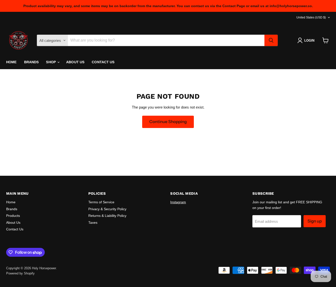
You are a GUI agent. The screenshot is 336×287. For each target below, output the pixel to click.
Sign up (314, 221)
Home (11, 62)
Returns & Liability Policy (107, 216)
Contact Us (103, 62)
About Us (75, 62)
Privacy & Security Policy (107, 209)
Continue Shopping (168, 121)
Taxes (92, 222)
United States (311, 17)
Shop (51, 62)
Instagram (178, 202)
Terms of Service (101, 202)
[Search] (271, 40)
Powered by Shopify (20, 273)
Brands (31, 62)
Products (13, 216)
